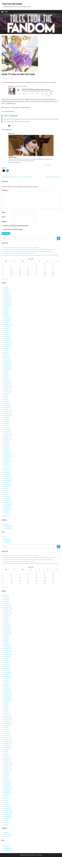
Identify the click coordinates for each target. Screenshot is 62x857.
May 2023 (6, 354)
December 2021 (8, 385)
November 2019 (8, 435)
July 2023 (6, 350)
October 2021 (7, 389)
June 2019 (6, 445)
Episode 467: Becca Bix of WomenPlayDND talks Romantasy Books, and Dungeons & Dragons (28, 251)
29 (36, 275)
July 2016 (6, 512)
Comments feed (8, 540)
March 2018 (7, 472)
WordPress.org (7, 542)
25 (3, 275)
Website (4, 221)
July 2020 (6, 419)
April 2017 (6, 494)
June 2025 (6, 311)
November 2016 (8, 504)
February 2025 (7, 318)
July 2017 (6, 488)
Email (4, 217)
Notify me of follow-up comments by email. (16, 225)
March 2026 (7, 295)
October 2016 (7, 506)
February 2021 (7, 405)
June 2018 (6, 466)
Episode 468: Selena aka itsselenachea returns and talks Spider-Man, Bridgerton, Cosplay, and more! (30, 249)
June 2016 (6, 514)
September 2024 (8, 324)
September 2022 (8, 368)
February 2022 (7, 382)
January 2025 (7, 320)
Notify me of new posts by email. (13, 229)
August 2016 (7, 510)
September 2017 (8, 484)
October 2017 (7, 482)
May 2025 (6, 312)
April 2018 (6, 470)
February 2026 (7, 297)
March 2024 (7, 336)
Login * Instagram (11, 115)
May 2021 (6, 399)
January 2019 (7, 453)
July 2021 (6, 395)
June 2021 (6, 397)
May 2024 (6, 332)
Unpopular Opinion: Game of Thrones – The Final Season (17, 177)
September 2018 (8, 461)
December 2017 (8, 478)
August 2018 (7, 462)
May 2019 (6, 447)
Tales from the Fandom (12, 3)
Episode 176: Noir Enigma (53, 177)
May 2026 (6, 291)
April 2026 (6, 293)
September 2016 (8, 508)
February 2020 (7, 429)
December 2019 (8, 433)
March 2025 (7, 316)
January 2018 (7, 476)
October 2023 (7, 344)
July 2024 (6, 328)
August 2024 (7, 326)
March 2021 (7, 403)
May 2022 (6, 376)
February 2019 (7, 451)
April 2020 (6, 425)
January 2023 (7, 362)
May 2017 (6, 492)
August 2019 (7, 441)
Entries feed (7, 538)
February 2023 (7, 360)
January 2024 (7, 340)
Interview (6, 524)
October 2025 (7, 303)
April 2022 (6, 378)
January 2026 (7, 299)
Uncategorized (7, 528)
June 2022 (6, 374)
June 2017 (6, 490)
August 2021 (7, 393)
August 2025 (7, 307)
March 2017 (7, 496)
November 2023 (8, 342)
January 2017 (7, 500)
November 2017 (8, 480)
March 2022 (7, 380)
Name (4, 212)
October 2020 (7, 413)
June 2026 (6, 289)
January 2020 (7, 431)
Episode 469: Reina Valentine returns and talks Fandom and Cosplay (21, 247)
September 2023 (8, 346)
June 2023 (6, 352)
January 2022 (7, 384)
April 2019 (6, 449)
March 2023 (7, 358)
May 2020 (6, 423)
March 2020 (7, 427)
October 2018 (7, 459)
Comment (5, 190)
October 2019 (7, 437)
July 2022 (6, 372)
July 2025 (6, 309)
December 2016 (8, 502)
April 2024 (6, 334)
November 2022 (8, 364)
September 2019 (8, 439)
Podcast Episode (8, 526)
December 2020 (8, 409)
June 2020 (6, 421)
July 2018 (6, 464)
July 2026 (6, 287)
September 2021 (8, 391)
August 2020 (7, 417)
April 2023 (6, 356)
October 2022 (7, 366)
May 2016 (6, 516)
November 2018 (8, 457)
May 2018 (6, 468)
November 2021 (8, 387)
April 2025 (6, 314)
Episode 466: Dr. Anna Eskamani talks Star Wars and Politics (19, 253)
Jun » (6, 279)
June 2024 (6, 330)
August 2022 (7, 370)
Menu (6, 11)
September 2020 (8, 415)
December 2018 (8, 455)
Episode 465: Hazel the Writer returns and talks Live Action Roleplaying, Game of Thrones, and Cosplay (30, 255)
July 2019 (6, 443)
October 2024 (7, 322)
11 (3, 269)
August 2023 (7, 348)
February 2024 (7, 338)
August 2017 (7, 486)
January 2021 (7, 407)
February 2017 (7, 498)
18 (3, 272)
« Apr (3, 279)
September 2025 (8, 305)
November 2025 (8, 301)
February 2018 (7, 474)
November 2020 (8, 411)
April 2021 (6, 401)
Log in (5, 536)
